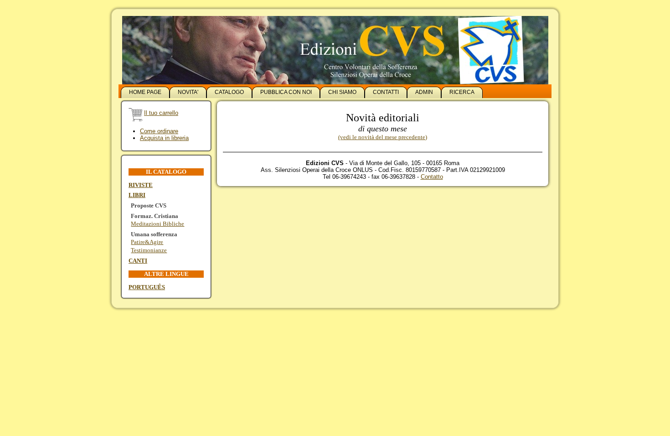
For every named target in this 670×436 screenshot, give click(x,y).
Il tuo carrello (161, 112)
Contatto (432, 176)
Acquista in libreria (164, 138)
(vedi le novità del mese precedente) (382, 137)
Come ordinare (159, 131)
